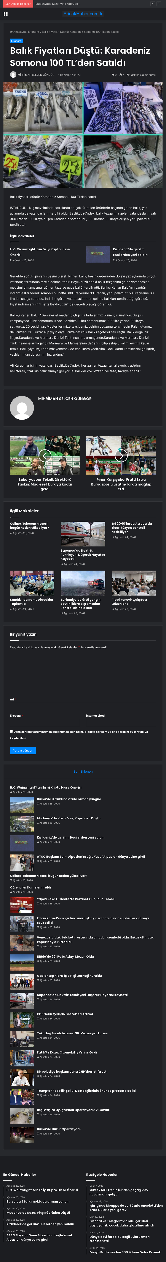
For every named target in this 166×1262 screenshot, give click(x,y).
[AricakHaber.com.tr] (83, 14)
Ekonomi (34, 31)
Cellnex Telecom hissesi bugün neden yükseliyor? (29, 525)
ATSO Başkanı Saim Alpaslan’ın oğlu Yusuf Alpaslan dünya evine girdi (91, 856)
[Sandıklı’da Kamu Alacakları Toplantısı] (32, 583)
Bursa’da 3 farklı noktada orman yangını (69, 799)
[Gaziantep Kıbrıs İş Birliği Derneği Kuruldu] (22, 982)
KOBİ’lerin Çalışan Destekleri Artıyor (65, 1014)
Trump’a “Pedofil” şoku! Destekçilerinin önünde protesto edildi (86, 1091)
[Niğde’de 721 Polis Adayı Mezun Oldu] (22, 962)
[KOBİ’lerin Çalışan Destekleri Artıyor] (22, 1020)
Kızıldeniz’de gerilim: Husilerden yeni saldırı (71, 837)
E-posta (16, 715)
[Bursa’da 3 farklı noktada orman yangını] (22, 805)
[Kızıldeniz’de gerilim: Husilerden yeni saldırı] (98, 254)
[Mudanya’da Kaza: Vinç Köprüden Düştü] (22, 824)
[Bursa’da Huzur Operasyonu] (22, 1135)
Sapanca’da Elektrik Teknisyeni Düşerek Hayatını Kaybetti (83, 554)
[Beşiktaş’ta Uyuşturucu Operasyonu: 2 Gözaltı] (22, 1116)
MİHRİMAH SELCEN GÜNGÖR (36, 74)
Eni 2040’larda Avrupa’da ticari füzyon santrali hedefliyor (132, 527)
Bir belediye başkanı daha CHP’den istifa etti (72, 1071)
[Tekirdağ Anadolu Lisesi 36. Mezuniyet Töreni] (22, 1039)
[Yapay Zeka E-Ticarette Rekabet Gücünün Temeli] (22, 905)
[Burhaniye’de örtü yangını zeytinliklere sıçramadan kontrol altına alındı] (83, 583)
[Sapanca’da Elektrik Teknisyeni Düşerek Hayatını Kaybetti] (83, 534)
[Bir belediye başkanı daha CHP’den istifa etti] (22, 1077)
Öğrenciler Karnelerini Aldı (30, 887)
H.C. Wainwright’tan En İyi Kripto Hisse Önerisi (45, 787)
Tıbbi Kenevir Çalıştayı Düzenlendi (129, 602)
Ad (13, 699)
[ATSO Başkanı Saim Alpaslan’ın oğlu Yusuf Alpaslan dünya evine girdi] (22, 862)
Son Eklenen (83, 771)
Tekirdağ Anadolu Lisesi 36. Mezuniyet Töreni (72, 1033)
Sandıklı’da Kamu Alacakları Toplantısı (32, 602)
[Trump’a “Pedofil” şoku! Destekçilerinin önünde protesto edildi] (22, 1097)
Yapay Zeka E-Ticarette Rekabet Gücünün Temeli (76, 899)
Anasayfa (19, 31)
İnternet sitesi (95, 715)
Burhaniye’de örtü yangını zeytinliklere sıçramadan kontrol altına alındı (81, 604)
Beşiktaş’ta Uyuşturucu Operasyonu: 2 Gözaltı (73, 1110)
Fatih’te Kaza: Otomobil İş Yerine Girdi (67, 1052)
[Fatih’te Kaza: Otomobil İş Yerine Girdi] (22, 1058)
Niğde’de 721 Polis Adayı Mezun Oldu (65, 956)
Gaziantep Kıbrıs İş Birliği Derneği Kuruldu (69, 976)
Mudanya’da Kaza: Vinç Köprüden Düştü (62, 3)
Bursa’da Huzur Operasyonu (59, 1129)
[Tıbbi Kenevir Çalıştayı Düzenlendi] (134, 583)
